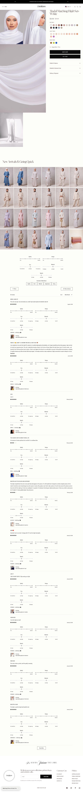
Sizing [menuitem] (54, 284)
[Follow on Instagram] (71, 788)
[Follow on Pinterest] (75, 788)
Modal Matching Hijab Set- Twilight (21, 476)
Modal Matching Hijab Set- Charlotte (22, 612)
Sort (61, 294)
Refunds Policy (75, 783)
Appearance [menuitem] (47, 284)
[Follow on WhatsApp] (79, 788)
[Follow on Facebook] (67, 788)
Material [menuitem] (40, 284)
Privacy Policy (75, 778)
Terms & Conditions (76, 776)
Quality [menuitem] (29, 284)
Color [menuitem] (34, 284)
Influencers (59, 778)
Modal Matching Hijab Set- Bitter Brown (22, 389)
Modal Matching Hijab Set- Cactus (21, 337)
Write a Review (68, 289)
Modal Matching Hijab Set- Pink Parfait (22, 699)
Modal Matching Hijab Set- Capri (21, 568)
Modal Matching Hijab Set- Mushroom (22, 655)
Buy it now (65, 56)
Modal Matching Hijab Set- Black (21, 432)
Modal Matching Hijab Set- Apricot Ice (22, 525)
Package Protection (76, 781)
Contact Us (59, 781)
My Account (59, 774)
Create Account (60, 776)
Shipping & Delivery (76, 774)
